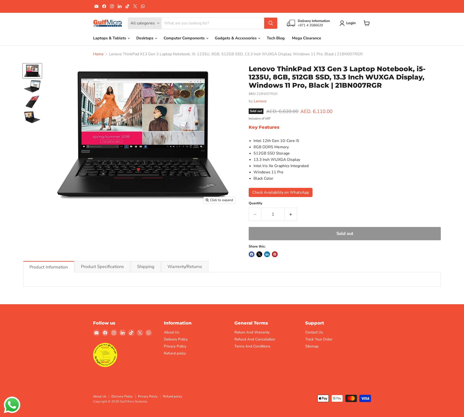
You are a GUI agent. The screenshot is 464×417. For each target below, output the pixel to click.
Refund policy (175, 353)
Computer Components (185, 38)
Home (98, 54)
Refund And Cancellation (254, 339)
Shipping (145, 266)
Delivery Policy (176, 339)
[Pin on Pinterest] (275, 254)
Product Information (48, 267)
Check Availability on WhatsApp (280, 192)
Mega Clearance (306, 38)
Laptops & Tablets (110, 38)
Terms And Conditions (252, 346)
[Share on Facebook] (251, 254)
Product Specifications (102, 266)
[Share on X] (259, 254)
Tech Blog (276, 38)
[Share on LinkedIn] (267, 254)
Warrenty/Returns (184, 266)
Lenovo (260, 101)
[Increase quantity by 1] (291, 214)
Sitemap (312, 346)
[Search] (270, 23)
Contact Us (314, 332)
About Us (171, 332)
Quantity (255, 203)
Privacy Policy (175, 346)
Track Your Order (318, 339)
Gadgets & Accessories (236, 38)
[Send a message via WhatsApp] (12, 405)
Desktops (145, 38)
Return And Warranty (252, 332)
